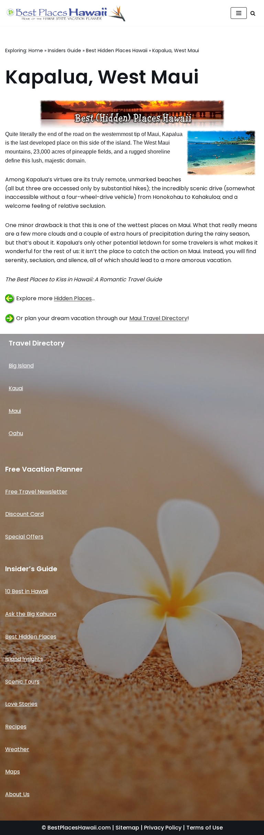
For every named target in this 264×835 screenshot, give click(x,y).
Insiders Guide (64, 50)
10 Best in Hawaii (26, 591)
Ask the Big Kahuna (30, 614)
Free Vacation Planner (44, 469)
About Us (17, 794)
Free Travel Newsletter (36, 492)
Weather (17, 749)
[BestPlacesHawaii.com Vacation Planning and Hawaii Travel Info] (65, 13)
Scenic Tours (22, 682)
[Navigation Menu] (239, 13)
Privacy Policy (163, 828)
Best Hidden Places (30, 637)
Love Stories (21, 704)
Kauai (16, 388)
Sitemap (127, 828)
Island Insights (24, 659)
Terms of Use (204, 828)
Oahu (16, 433)
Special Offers (24, 537)
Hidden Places (73, 299)
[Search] (252, 13)
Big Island (21, 366)
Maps (12, 772)
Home (36, 50)
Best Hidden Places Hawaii (116, 50)
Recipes (15, 727)
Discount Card (24, 514)
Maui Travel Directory (158, 319)
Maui (15, 411)
